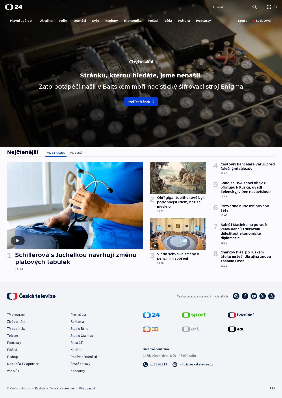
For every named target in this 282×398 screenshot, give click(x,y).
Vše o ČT (13, 371)
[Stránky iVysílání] (241, 314)
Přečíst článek (139, 101)
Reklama (77, 321)
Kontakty (77, 371)
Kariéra (76, 349)
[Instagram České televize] (236, 296)
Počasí (153, 20)
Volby (63, 20)
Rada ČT (76, 342)
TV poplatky (16, 328)
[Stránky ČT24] (151, 314)
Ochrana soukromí (62, 388)
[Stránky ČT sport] (194, 314)
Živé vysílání (16, 321)
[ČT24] (13, 7)
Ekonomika (133, 20)
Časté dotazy (80, 363)
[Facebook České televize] (245, 296)
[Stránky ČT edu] (236, 328)
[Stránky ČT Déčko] (150, 328)
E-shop (12, 356)
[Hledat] (255, 7)
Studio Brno (79, 328)
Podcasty (203, 20)
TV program (16, 314)
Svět (95, 20)
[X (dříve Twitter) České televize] (262, 296)
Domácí (80, 20)
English (40, 388)
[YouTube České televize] (253, 296)
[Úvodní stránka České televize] (31, 296)
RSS (272, 388)
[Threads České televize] (271, 296)
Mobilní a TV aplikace (23, 363)
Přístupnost (87, 388)
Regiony (111, 20)
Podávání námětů (83, 356)
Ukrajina (46, 20)
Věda (168, 20)
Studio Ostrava (81, 335)
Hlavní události (21, 20)
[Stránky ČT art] (190, 328)
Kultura (184, 20)
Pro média (78, 314)
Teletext (13, 335)
